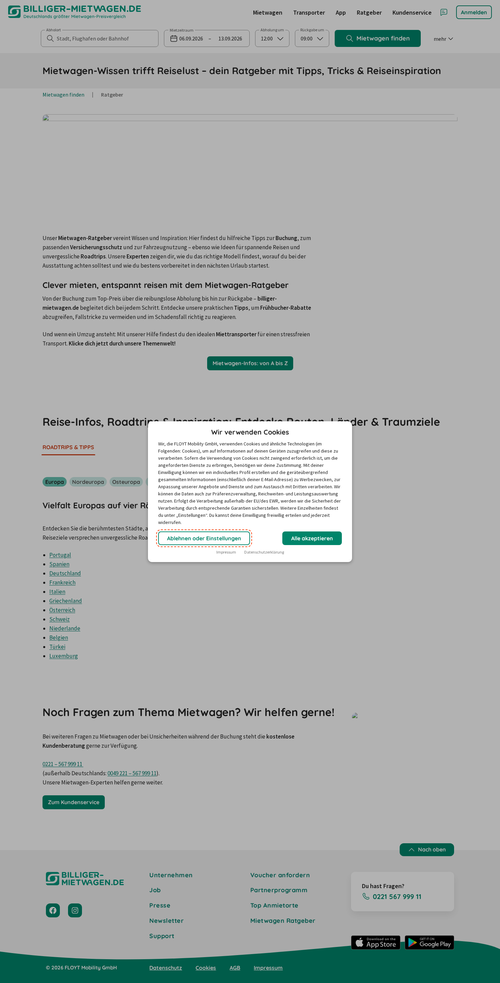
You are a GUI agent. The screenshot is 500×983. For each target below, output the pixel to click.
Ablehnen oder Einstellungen (204, 538)
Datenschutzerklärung (264, 552)
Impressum (226, 552)
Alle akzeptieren (312, 538)
